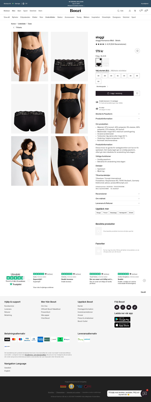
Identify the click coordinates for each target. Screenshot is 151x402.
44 (124, 76)
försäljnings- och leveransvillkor (35, 355)
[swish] (53, 340)
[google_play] (122, 319)
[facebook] (116, 307)
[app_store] (122, 325)
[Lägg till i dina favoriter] (137, 93)
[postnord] (87, 340)
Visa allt (143, 292)
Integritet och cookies (73, 392)
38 (105, 76)
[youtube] (128, 307)
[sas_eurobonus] (7, 347)
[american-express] (40, 340)
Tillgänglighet (60, 392)
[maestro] (20, 340)
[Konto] (129, 10)
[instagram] (122, 307)
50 (98, 81)
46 (130, 76)
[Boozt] (75, 11)
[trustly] (60, 340)
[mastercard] (14, 340)
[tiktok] (134, 307)
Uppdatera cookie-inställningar (91, 392)
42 (118, 76)
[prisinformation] (137, 50)
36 (98, 76)
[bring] (80, 340)
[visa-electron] (27, 340)
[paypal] (67, 340)
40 (111, 76)
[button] (29, 56)
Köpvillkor (51, 392)
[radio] (99, 62)
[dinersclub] (33, 340)
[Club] (135, 10)
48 (137, 76)
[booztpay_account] (47, 340)
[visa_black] (7, 340)
